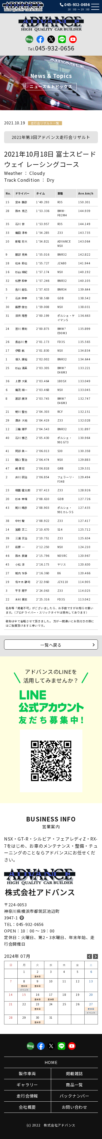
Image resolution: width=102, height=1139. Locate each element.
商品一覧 (74, 1084)
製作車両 (27, 1073)
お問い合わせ (75, 1107)
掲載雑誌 (74, 1073)
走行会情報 (27, 1096)
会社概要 (27, 1107)
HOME (51, 1062)
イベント (24, 989)
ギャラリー (27, 1084)
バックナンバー (74, 1096)
